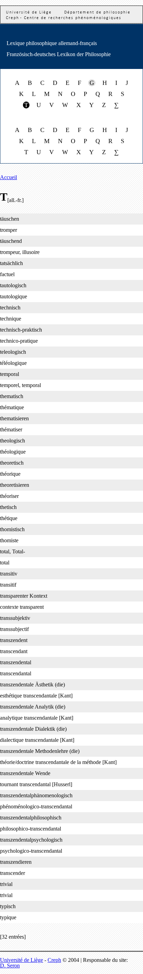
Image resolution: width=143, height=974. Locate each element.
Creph (54, 960)
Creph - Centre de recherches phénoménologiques (63, 18)
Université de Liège (21, 960)
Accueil (8, 177)
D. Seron (10, 965)
